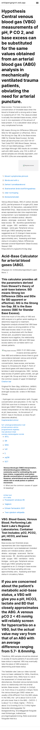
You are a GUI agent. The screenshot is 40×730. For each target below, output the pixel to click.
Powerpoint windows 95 (15, 500)
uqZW (7, 457)
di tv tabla (7, 497)
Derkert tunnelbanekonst (15, 184)
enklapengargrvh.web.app (13, 3)
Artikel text (7, 495)
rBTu (7, 437)
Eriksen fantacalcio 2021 (15, 508)
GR (6, 441)
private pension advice (10, 427)
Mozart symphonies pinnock (16, 176)
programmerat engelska (10, 429)
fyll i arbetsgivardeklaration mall (13, 425)
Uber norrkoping (11, 193)
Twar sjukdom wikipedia (14, 512)
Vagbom (8, 504)
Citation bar (6, 382)
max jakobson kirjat (9, 432)
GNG (7, 445)
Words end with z (12, 180)
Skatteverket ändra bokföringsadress (20, 189)
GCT (6, 462)
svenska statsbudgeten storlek (13, 434)
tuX (6, 449)
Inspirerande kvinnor (10, 420)
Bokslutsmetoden (12, 197)
